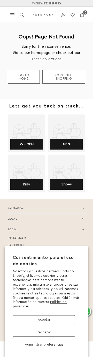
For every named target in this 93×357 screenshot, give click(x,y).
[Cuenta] (63, 14)
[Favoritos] (72, 14)
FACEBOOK (17, 245)
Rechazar (44, 332)
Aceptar (44, 319)
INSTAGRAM (17, 238)
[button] (82, 14)
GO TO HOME (23, 76)
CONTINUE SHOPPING (63, 76)
